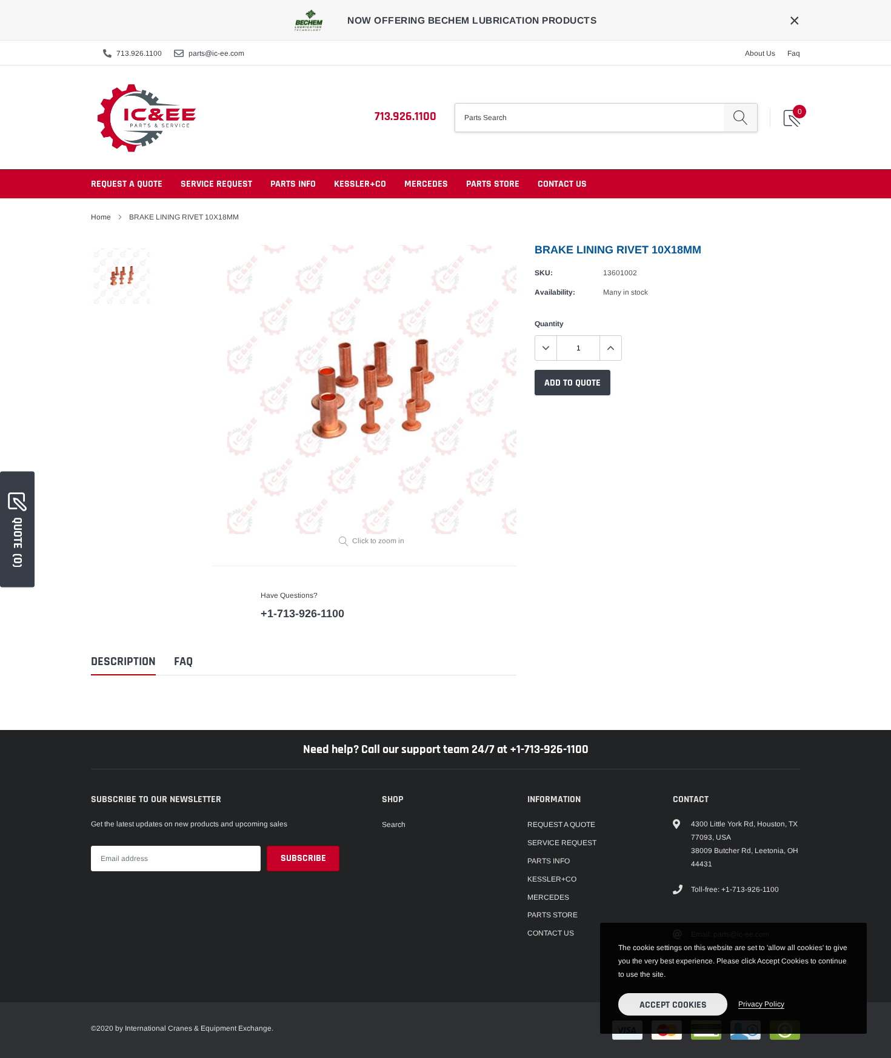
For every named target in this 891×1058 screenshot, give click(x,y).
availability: (555, 292)
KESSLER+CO (360, 184)
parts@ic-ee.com (216, 53)
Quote (17, 542)
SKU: (544, 273)
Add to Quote (572, 383)
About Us (760, 53)
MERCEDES (426, 184)
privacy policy (761, 1004)
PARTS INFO (293, 184)
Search (393, 824)
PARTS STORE (492, 184)
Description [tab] (123, 661)
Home (101, 217)
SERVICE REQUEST (216, 184)
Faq (793, 53)
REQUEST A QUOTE (126, 184)
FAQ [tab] (183, 661)
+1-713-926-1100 (302, 614)
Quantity (549, 324)
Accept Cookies (673, 1005)
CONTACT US (562, 184)
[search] (740, 118)
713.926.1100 (139, 53)
